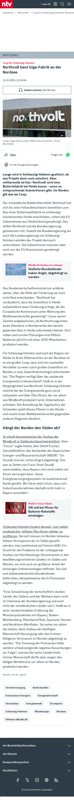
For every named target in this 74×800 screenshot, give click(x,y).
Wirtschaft (23, 12)
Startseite (8, 12)
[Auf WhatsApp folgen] (67, 154)
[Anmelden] (55, 4)
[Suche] (62, 4)
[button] (37, 122)
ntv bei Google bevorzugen (24, 164)
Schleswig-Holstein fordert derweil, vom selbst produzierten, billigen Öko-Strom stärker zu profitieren (35, 531)
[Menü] (69, 4)
